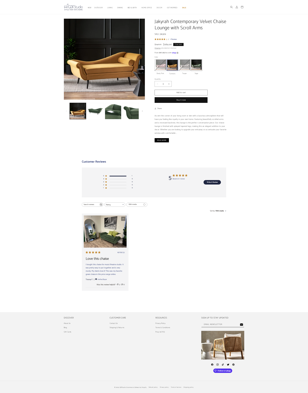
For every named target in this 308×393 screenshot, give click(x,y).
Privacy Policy (160, 323)
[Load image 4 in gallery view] (113, 111)
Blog (65, 327)
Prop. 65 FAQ (160, 332)
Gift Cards (67, 332)
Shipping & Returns (117, 327)
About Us (67, 323)
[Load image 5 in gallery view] (130, 111)
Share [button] (159, 108)
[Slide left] (66, 111)
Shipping (157, 48)
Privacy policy (164, 387)
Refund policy (153, 387)
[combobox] (114, 204)
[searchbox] (90, 205)
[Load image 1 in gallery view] (78, 111)
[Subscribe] (241, 324)
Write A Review (212, 182)
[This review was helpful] (118, 284)
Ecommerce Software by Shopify (136, 387)
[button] (99, 7)
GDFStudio (123, 387)
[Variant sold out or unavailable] (160, 65)
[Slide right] (142, 111)
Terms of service (176, 387)
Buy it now (181, 100)
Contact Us (114, 323)
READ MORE (162, 140)
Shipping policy (188, 387)
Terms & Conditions (162, 327)
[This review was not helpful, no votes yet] (122, 284)
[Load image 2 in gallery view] (95, 111)
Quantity (158, 79)
